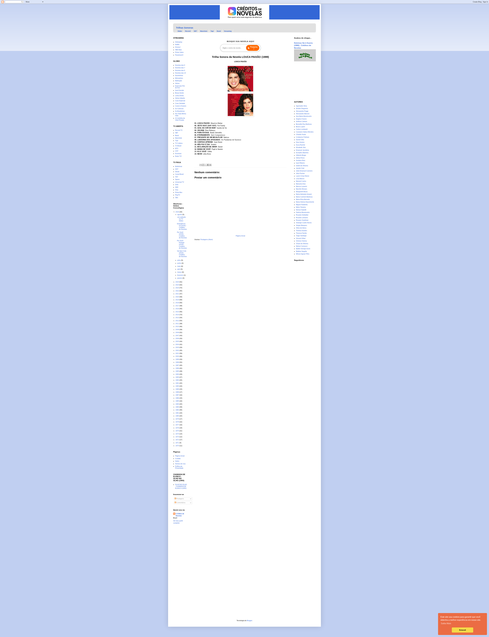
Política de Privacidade (179, 467)
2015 (177, 312)
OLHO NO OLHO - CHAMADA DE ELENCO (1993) (181, 486)
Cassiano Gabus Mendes (305, 132)
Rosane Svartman (302, 220)
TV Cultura (178, 143)
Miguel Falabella (302, 205)
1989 (177, 389)
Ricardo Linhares (302, 218)
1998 (177, 362)
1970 (177, 446)
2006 (177, 338)
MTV (176, 148)
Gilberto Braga (301, 155)
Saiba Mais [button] (446, 623)
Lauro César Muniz (302, 176)
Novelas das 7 (180, 68)
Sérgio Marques (301, 225)
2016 (177, 309)
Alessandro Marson (302, 114)
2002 (177, 350)
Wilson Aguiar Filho (302, 254)
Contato (178, 458)
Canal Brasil (179, 174)
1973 (177, 437)
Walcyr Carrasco (301, 246)
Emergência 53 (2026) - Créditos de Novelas (182, 226)
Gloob (177, 172)
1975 (177, 431)
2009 (177, 329)
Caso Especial (180, 101)
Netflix (177, 44)
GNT (176, 169)
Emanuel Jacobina (302, 150)
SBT (195, 31)
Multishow (178, 166)
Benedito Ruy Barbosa (304, 124)
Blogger (249, 620)
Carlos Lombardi (302, 129)
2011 (177, 323)
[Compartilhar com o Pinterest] (210, 165)
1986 (177, 398)
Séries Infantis (180, 98)
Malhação (178, 81)
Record (188, 31)
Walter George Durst (303, 249)
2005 (177, 341)
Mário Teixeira (301, 207)
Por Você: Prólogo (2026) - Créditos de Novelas (182, 244)
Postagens (180, 499)
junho (179, 263)
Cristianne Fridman (302, 137)
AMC (177, 187)
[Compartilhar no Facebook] (208, 165)
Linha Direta (179, 96)
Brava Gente (179, 93)
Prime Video (179, 52)
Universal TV (179, 182)
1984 (177, 404)
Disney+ (178, 47)
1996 (177, 368)
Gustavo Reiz (300, 160)
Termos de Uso (180, 464)
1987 (177, 395)
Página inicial (240, 236)
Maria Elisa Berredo (303, 199)
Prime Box (178, 192)
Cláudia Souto (301, 134)
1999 (177, 359)
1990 (177, 386)
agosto (179, 214)
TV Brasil (178, 146)
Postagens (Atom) (206, 239)
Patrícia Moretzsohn (303, 212)
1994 (177, 374)
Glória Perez (300, 158)
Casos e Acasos (180, 106)
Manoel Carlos (301, 181)
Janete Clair (300, 168)
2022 (177, 291)
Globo (180, 31)
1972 (177, 440)
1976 (177, 428)
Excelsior (178, 153)
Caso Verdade (180, 103)
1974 (177, 434)
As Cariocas (179, 109)
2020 (177, 297)
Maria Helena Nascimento (305, 202)
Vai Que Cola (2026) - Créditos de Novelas (182, 253)
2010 (177, 326)
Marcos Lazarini (301, 186)
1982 (177, 410)
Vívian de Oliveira (302, 244)
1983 (177, 407)
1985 (177, 401)
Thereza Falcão (301, 233)
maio (179, 266)
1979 (177, 419)
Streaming (228, 31)
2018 (177, 303)
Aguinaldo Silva (301, 106)
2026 (177, 212)
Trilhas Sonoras (184, 27)
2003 (177, 347)
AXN (176, 185)
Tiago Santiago (301, 236)
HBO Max (178, 50)
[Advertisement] (301, 81)
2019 (177, 300)
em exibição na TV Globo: (181, 219)
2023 (177, 288)
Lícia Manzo (300, 179)
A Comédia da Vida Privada (180, 119)
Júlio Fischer (300, 173)
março (179, 272)
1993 (177, 377)
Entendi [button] (462, 630)
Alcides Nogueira (302, 108)
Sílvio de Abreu (301, 228)
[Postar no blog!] (203, 165)
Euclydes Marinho (302, 153)
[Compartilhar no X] (205, 165)
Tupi (212, 31)
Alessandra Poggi (302, 111)
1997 (177, 365)
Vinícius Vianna (301, 241)
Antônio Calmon (301, 121)
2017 (177, 306)
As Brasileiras (180, 111)
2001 (177, 353)
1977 (177, 425)
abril (179, 269)
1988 (177, 392)
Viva (176, 190)
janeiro (179, 278)
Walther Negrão (301, 251)
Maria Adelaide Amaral (304, 194)
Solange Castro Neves (304, 223)
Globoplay (178, 42)
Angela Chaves (301, 119)
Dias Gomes (300, 142)
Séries (177, 83)
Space (177, 179)
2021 (177, 294)
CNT (176, 151)
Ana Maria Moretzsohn (304, 116)
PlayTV (177, 195)
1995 (177, 371)
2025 (177, 282)
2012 (177, 321)
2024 (177, 285)
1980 (177, 416)
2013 (177, 317)
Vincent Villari (300, 238)
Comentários (180, 503)
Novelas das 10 (180, 73)
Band (219, 31)
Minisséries (179, 78)
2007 (177, 335)
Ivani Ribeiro (300, 163)
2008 (177, 332)
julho (179, 260)
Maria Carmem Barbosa (304, 197)
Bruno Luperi (300, 127)
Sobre (177, 461)
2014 (177, 315)
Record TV (178, 130)
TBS (176, 198)
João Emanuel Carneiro (304, 171)
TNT (176, 177)
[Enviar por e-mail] (200, 165)
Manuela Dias (301, 184)
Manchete (203, 31)
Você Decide (179, 90)
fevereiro (180, 275)
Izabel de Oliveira (302, 166)
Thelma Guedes (301, 231)
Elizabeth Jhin (301, 147)
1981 (177, 413)
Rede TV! (178, 156)
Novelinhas (179, 75)
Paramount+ (179, 55)
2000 (177, 356)
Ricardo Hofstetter (302, 215)
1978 (177, 422)
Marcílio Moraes (301, 189)
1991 (177, 383)
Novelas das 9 (180, 65)
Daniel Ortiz (300, 140)
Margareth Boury (302, 192)
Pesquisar (253, 48)
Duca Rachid (300, 145)
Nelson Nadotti (301, 210)
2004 (177, 344)
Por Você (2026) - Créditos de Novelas (182, 235)
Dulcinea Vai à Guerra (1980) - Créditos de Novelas (303, 45)
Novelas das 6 (180, 70)
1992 (177, 380)
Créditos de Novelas (180, 515)
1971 (177, 443)
